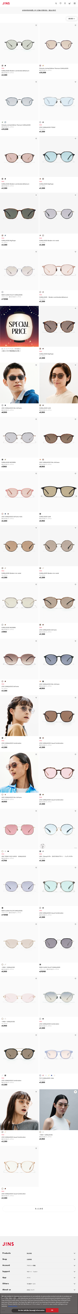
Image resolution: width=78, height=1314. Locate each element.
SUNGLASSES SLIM (45, 408)
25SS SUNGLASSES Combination (11, 743)
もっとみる (39, 1208)
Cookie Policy (12, 1306)
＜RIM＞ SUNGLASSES (8, 967)
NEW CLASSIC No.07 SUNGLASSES (49, 967)
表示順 (70, 18)
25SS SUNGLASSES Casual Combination (51, 743)
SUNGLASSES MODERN (9, 462)
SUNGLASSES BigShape (46, 183)
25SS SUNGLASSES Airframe (48, 629)
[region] (39, 1303)
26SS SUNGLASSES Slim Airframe (12, 408)
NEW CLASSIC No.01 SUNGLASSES (12, 294)
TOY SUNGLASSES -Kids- (46, 1078)
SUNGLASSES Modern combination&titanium (15, 70)
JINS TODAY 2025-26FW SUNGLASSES (14, 856)
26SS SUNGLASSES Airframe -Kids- (12, 516)
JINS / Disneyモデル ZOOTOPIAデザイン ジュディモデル (56, 856)
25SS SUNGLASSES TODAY (47, 127)
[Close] (75, 1296)
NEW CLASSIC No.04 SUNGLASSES (12, 910)
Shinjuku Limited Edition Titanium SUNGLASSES (53, 68)
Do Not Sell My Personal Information (31, 1310)
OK (52, 1310)
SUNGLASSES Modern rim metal (49, 240)
